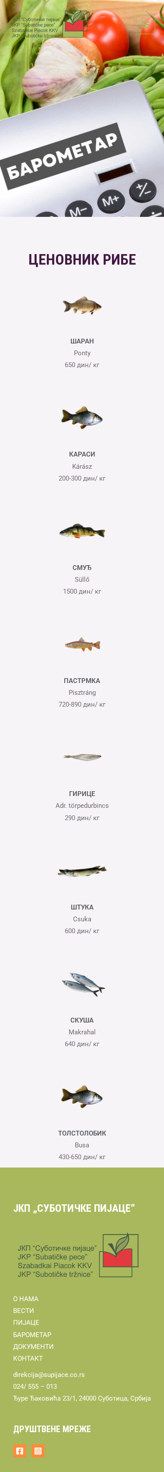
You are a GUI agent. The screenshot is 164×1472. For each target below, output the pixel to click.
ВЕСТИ (23, 1311)
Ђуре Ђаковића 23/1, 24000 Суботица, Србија (82, 1398)
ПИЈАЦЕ (26, 1323)
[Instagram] (38, 1451)
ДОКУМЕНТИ (33, 1347)
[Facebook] (19, 1451)
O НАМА (25, 1299)
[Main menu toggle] (145, 24)
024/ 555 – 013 (35, 1387)
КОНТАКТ (28, 1358)
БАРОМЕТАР (32, 1335)
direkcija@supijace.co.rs (49, 1375)
